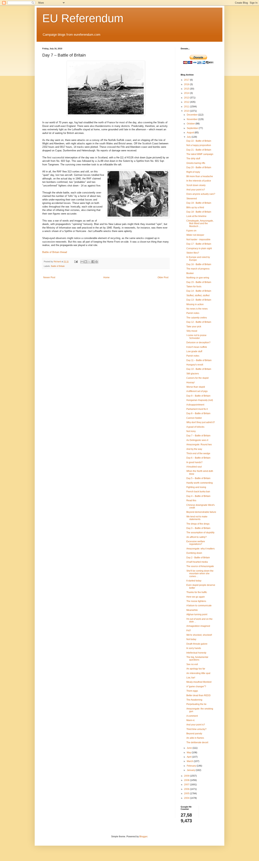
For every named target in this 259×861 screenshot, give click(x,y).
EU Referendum (82, 18)
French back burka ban (198, 491)
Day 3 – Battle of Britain (198, 528)
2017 (187, 80)
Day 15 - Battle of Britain (198, 282)
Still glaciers (192, 373)
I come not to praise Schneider (196, 336)
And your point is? (195, 189)
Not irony (191, 431)
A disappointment (195, 404)
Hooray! (190, 382)
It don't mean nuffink (196, 347)
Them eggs (192, 691)
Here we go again (195, 596)
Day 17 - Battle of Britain (198, 244)
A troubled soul (194, 466)
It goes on (191, 230)
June (189, 748)
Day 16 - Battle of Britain (198, 264)
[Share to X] (89, 262)
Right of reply (193, 172)
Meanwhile (192, 610)
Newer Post (49, 277)
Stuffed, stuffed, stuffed (198, 295)
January (191, 770)
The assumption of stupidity (200, 532)
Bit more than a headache (199, 176)
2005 (187, 793)
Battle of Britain (58, 266)
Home (106, 277)
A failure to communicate (199, 605)
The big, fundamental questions (197, 658)
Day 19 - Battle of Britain (198, 203)
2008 (187, 780)
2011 (187, 106)
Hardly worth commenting (199, 483)
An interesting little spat (198, 673)
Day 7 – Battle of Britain (198, 435)
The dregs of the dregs (198, 523)
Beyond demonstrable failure (201, 512)
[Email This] (82, 262)
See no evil (192, 664)
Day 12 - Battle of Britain (198, 322)
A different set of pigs (197, 391)
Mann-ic (190, 720)
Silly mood (191, 331)
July (189, 137)
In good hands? (194, 462)
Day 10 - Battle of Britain (198, 369)
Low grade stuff (194, 351)
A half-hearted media (197, 562)
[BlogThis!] (86, 262)
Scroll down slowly (196, 185)
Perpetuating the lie (196, 704)
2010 (187, 111)
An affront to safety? (196, 537)
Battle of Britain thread (54, 252)
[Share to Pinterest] (96, 262)
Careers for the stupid (197, 378)
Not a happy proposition (198, 145)
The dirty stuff (193, 158)
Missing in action (195, 304)
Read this (191, 500)
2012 (187, 102)
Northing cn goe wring (197, 277)
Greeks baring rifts (195, 163)
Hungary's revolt (194, 364)
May (189, 752)
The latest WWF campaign (199, 154)
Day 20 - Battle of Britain (198, 167)
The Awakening (194, 699)
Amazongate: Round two (199, 444)
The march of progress (198, 268)
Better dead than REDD (198, 695)
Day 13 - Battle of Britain (198, 300)
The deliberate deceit (197, 742)
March (190, 761)
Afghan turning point (196, 614)
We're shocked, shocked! (199, 635)
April (189, 757)
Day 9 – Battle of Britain (198, 395)
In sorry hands (193, 648)
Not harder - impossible (198, 239)
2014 (187, 93)
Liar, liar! (190, 677)
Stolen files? (192, 252)
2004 (187, 798)
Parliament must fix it (197, 409)
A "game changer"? (196, 686)
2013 (187, 97)
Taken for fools (193, 286)
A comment (192, 716)
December (192, 114)
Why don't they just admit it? (200, 422)
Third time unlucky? (196, 729)
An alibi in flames (195, 738)
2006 (187, 789)
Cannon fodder (194, 418)
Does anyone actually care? (200, 194)
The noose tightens (196, 601)
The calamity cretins (196, 317)
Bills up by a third (195, 207)
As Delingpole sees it (197, 440)
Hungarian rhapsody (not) (199, 400)
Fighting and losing (196, 487)
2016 (187, 84)
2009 (187, 776)
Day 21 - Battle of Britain (198, 149)
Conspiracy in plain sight (199, 248)
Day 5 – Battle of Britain (198, 478)
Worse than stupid (195, 387)
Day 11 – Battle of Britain (199, 360)
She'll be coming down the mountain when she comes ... (199, 574)
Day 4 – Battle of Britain (198, 496)
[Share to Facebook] (93, 262)
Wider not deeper (195, 235)
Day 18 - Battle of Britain (198, 212)
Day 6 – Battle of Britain (198, 457)
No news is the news (197, 308)
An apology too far (195, 668)
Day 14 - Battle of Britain (198, 291)
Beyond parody (194, 733)
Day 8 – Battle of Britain (198, 413)
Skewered (191, 198)
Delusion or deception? (198, 342)
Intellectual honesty (196, 652)
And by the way (194, 449)
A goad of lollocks (195, 427)
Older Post (163, 277)
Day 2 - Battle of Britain (198, 557)
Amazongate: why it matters (200, 548)
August (191, 132)
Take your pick (193, 326)
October (191, 123)
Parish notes (192, 313)
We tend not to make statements (196, 518)
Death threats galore (196, 644)
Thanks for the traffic (196, 592)
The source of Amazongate (200, 566)
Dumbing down (194, 553)
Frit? (188, 630)
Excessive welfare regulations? (195, 542)
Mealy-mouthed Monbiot (198, 682)
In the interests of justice (198, 180)
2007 (187, 784)
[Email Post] (75, 261)
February (192, 765)
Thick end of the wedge (198, 453)
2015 (187, 88)
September (193, 128)
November (192, 119)
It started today (193, 580)
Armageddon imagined (198, 626)
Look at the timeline (196, 216)
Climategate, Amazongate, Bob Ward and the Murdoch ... (199, 223)
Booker (190, 273)
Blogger (143, 836)
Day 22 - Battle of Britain (198, 141)
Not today (191, 639)
